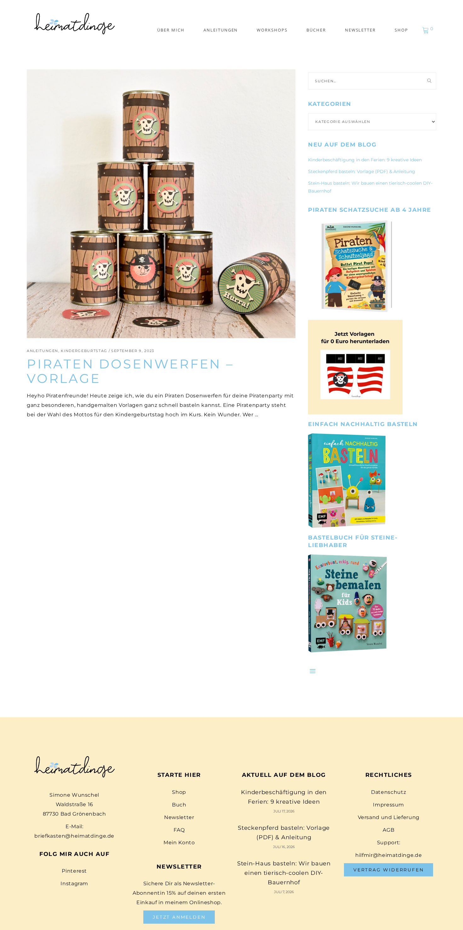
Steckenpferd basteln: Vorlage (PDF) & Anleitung (361, 171)
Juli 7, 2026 (284, 892)
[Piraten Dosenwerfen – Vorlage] (161, 203)
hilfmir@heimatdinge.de (388, 855)
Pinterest (74, 871)
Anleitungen (42, 351)
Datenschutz (388, 792)
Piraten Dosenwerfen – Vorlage (130, 371)
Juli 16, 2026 (284, 847)
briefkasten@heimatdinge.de (74, 836)
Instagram (74, 884)
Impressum (388, 805)
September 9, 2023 (132, 351)
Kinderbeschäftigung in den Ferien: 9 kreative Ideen (365, 160)
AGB (388, 830)
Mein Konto (179, 843)
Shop (179, 792)
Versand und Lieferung (389, 817)
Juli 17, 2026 (283, 811)
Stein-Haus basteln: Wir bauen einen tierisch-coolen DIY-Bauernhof (284, 873)
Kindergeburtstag (84, 351)
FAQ (179, 830)
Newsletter (179, 817)
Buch (179, 805)
